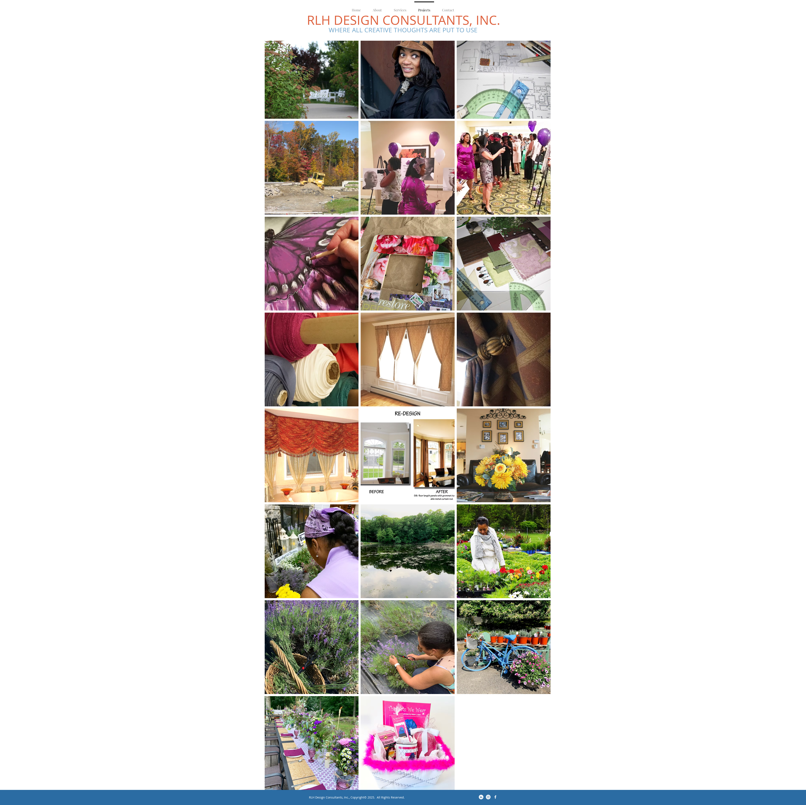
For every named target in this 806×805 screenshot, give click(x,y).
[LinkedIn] (481, 797)
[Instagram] (488, 797)
